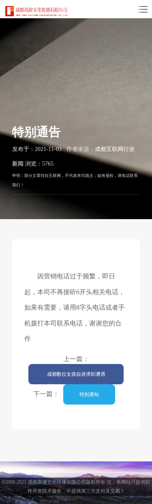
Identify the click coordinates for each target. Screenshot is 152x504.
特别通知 (89, 394)
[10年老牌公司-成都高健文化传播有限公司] (36, 11)
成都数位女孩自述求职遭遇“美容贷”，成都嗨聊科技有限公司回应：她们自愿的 (76, 377)
